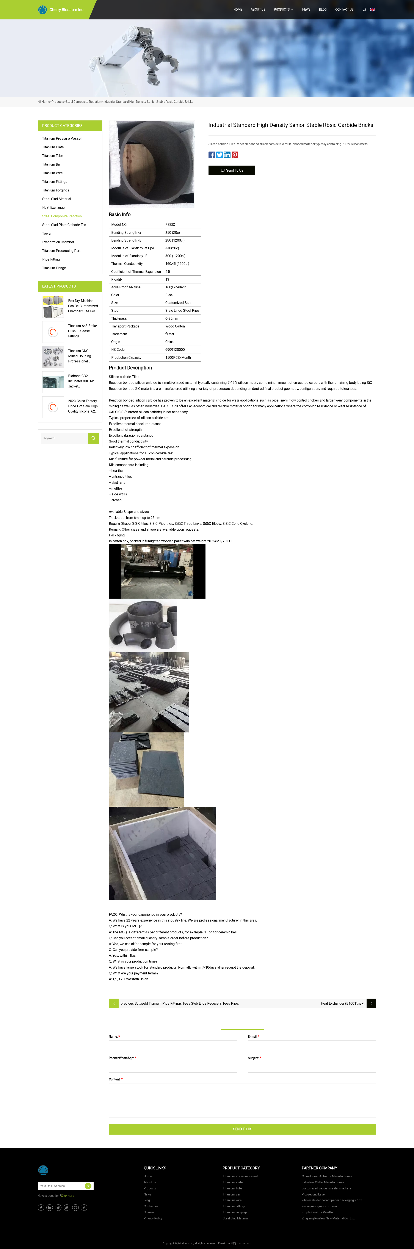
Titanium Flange (54, 268)
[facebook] (41, 1207)
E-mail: (253, 1036)
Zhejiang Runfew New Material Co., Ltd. (328, 1218)
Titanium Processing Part (61, 251)
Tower (47, 233)
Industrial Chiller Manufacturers (323, 1182)
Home (238, 9)
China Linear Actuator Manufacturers (327, 1176)
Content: (116, 1079)
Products (282, 9)
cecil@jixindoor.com (239, 1243)
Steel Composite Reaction (83, 101)
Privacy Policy (153, 1218)
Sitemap (149, 1212)
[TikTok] (84, 1207)
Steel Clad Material (56, 199)
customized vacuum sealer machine (326, 1188)
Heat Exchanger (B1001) (339, 1003)
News (306, 9)
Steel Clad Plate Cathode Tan (64, 225)
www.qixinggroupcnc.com (319, 1206)
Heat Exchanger (54, 208)
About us (258, 9)
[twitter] (58, 1207)
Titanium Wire (52, 173)
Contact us (344, 9)
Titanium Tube (52, 156)
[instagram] (75, 1207)
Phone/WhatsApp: (122, 1058)
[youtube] (67, 1207)
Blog (323, 9)
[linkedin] (49, 1207)
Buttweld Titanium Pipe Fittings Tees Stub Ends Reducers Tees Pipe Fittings (186, 1003)
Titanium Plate (53, 147)
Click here (67, 1195)
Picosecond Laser (314, 1194)
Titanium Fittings (54, 182)
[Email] (88, 1186)
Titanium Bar (51, 164)
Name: (114, 1036)
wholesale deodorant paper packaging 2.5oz (332, 1200)
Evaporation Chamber (58, 242)
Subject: (254, 1058)
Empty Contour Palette (317, 1212)
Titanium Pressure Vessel (62, 138)
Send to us (234, 170)
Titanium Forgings (55, 190)
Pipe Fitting (51, 259)
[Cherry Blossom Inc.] (59, 1170)
